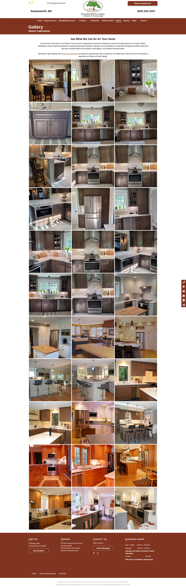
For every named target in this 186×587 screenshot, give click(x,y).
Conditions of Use (90, 582)
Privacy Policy (61, 582)
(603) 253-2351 (146, 11)
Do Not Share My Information (76, 582)
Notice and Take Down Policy (104, 582)
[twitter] (97, 553)
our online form (72, 54)
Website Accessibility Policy (120, 582)
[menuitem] (39, 20)
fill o (63, 54)
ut (65, 54)
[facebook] (93, 553)
